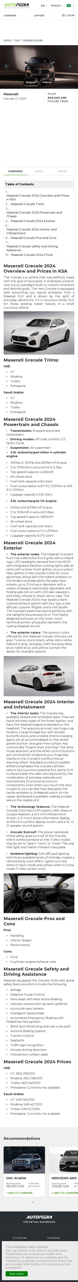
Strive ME (20, 1237)
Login (70, 15)
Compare (10, 15)
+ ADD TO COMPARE (19, 1192)
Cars (17, 40)
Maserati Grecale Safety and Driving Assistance (32, 248)
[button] (7, 67)
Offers (39, 15)
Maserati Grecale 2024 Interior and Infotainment (32, 231)
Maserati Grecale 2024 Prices (32, 255)
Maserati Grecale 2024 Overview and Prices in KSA (38, 197)
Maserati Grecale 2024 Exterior (33, 221)
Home (7, 40)
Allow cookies (16, 1273)
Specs (39, 171)
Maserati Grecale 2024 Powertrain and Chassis (34, 214)
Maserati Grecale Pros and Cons (33, 238)
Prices (62, 171)
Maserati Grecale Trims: (27, 204)
